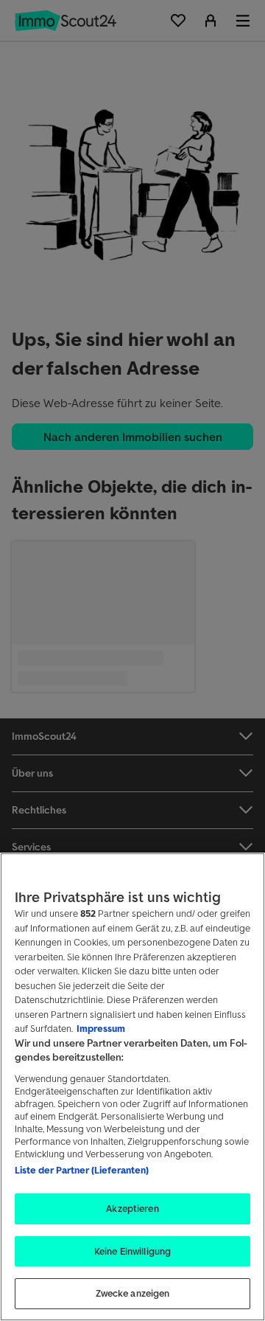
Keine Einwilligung (132, 1251)
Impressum (101, 1028)
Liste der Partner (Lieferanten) (82, 1170)
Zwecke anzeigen (133, 1293)
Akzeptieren (132, 1208)
